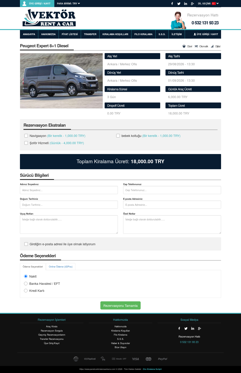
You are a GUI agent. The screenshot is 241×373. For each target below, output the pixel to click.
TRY (147, 161)
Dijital (217, 46)
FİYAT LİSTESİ (70, 34)
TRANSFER (90, 34)
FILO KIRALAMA (143, 34)
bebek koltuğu (151, 135)
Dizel (189, 46)
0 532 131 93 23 (205, 22)
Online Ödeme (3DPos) (61, 266)
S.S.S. (162, 34)
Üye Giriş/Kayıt (51, 343)
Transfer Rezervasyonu (52, 339)
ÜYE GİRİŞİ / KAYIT (39, 3)
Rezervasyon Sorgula (52, 330)
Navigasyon (57, 135)
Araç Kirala (51, 326)
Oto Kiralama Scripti (152, 369)
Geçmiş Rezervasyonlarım (51, 334)
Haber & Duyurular (120, 343)
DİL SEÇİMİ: (204, 3)
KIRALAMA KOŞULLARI (115, 34)
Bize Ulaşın (120, 347)
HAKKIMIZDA (48, 34)
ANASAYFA (29, 34)
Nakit (33, 276)
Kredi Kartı (36, 290)
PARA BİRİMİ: (64, 3)
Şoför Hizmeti (57, 142)
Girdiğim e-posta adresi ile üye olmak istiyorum (62, 244)
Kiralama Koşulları (120, 330)
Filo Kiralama (120, 334)
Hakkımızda (120, 326)
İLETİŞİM (177, 34)
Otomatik (203, 46)
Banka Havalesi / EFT (44, 283)
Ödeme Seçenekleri (33, 266)
